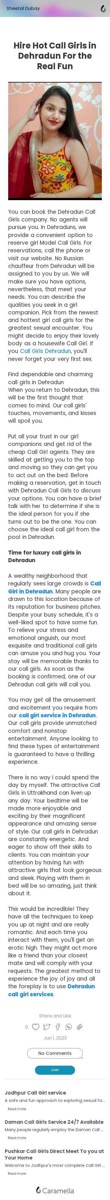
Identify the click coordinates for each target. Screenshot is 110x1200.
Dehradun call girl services (51, 990)
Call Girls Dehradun (45, 351)
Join (55, 1069)
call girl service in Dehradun (57, 715)
